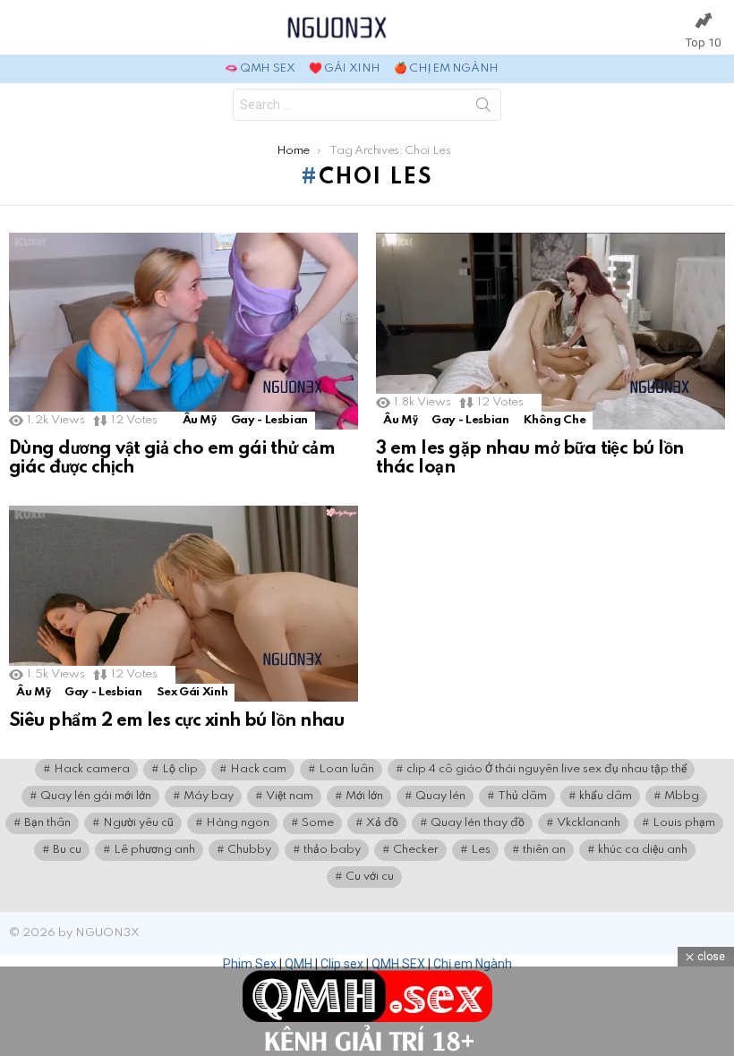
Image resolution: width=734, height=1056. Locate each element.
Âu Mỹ (200, 420)
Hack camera (92, 769)
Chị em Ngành (472, 964)
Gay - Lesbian (269, 420)
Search (483, 108)
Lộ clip (180, 769)
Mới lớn (364, 796)
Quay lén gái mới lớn (95, 796)
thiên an (544, 850)
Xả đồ (382, 823)
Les (481, 850)
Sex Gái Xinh (192, 692)
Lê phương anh (154, 850)
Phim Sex (250, 964)
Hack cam (258, 769)
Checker (416, 850)
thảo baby (332, 850)
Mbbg (681, 796)
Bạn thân (47, 823)
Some (318, 823)
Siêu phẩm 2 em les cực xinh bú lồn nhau (177, 721)
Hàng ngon (237, 823)
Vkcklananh (588, 823)
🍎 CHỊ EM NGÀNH (446, 68)
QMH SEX (398, 964)
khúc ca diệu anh (642, 850)
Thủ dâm (522, 796)
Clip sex (341, 964)
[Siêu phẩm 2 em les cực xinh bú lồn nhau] (183, 604)
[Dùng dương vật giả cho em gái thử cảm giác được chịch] (183, 331)
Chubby (249, 850)
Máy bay (209, 796)
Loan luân (346, 769)
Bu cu (67, 850)
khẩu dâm (605, 796)
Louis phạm (684, 823)
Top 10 (703, 42)
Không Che (555, 420)
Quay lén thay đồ (478, 823)
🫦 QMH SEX (260, 68)
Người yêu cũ (138, 823)
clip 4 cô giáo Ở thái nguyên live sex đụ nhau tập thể (546, 769)
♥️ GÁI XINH (344, 68)
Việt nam (289, 796)
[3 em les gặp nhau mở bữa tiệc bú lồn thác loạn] (550, 331)
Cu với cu (370, 876)
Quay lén (440, 796)
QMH (298, 964)
